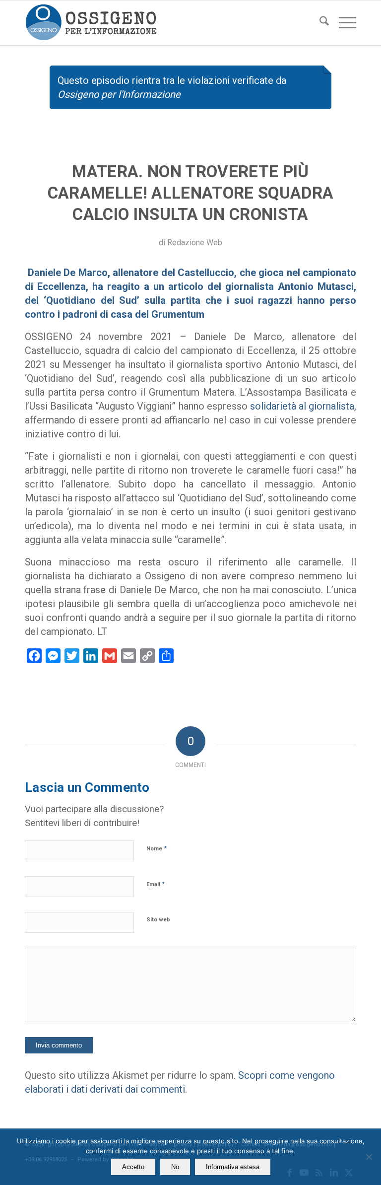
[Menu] (342, 22)
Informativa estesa (232, 1167)
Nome (156, 848)
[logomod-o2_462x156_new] (91, 22)
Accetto (133, 1167)
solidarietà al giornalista (302, 406)
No (175, 1167)
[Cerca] (319, 22)
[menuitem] (319, 22)
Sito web (158, 919)
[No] (369, 1157)
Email (155, 884)
